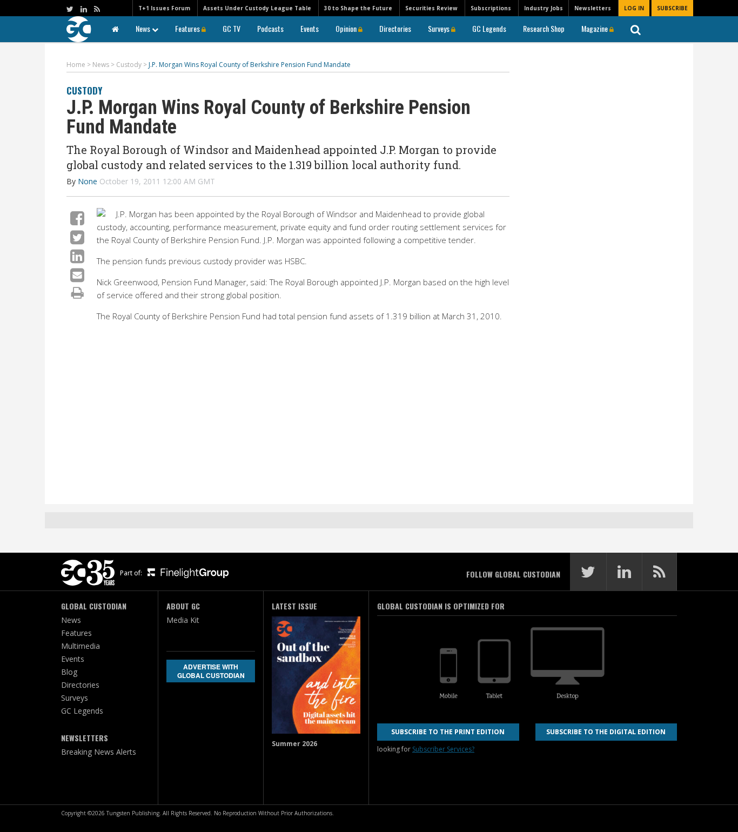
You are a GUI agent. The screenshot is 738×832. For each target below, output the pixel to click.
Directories (395, 28)
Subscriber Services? (443, 749)
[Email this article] (77, 275)
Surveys (439, 28)
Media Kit (182, 620)
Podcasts (270, 28)
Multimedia (80, 646)
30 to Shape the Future (358, 8)
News (144, 28)
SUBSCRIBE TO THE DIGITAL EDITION (606, 731)
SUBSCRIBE (672, 8)
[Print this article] (77, 292)
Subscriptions (491, 8)
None (87, 181)
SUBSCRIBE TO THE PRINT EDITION (448, 731)
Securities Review (431, 8)
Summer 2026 (294, 743)
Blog (69, 672)
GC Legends (489, 28)
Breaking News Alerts (98, 752)
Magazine (595, 28)
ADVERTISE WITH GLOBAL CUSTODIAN (211, 671)
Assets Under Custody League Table (257, 8)
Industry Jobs (543, 8)
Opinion (347, 28)
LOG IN (634, 8)
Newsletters (592, 8)
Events (309, 28)
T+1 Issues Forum (164, 8)
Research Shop (544, 28)
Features (188, 28)
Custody (84, 90)
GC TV (231, 28)
